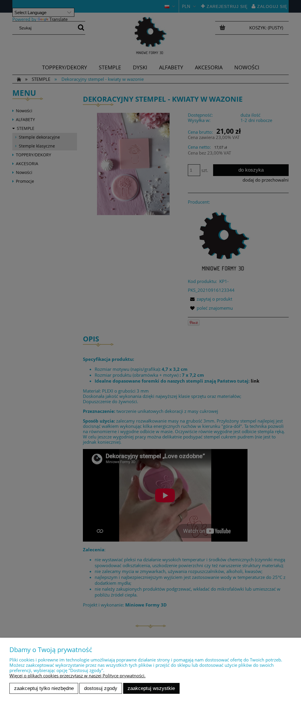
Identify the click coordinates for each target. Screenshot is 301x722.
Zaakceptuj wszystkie (151, 688)
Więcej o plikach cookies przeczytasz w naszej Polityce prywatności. (77, 676)
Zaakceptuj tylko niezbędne (44, 688)
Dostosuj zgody (100, 688)
